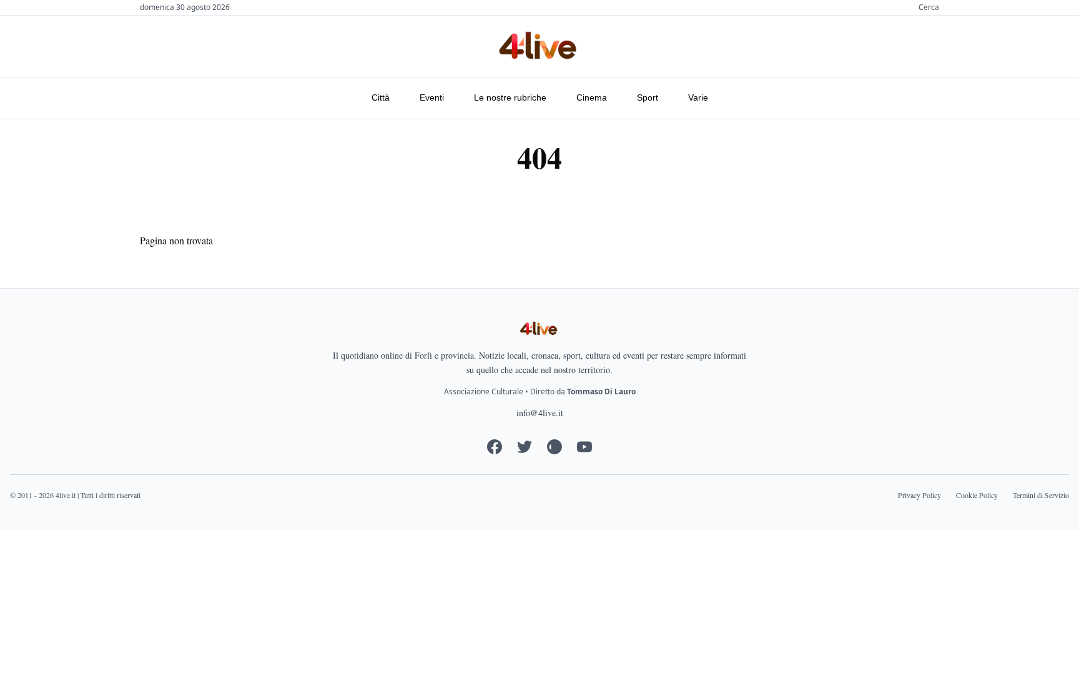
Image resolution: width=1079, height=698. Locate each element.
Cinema (591, 97)
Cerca (929, 7)
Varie (698, 97)
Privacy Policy (919, 495)
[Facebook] (494, 446)
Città (381, 97)
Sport (647, 97)
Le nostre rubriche (510, 97)
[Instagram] (554, 446)
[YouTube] (584, 446)
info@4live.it (539, 413)
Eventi (432, 97)
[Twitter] (524, 446)
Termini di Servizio (1041, 495)
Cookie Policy (977, 495)
